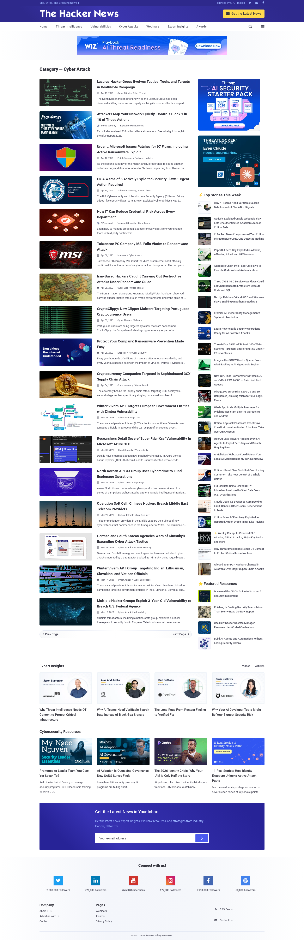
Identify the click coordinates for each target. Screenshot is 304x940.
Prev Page (50, 634)
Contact (44, 921)
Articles (260, 665)
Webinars (152, 26)
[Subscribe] (201, 838)
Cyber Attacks (128, 26)
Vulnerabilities (101, 26)
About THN (45, 910)
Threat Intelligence (69, 26)
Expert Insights (178, 26)
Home (43, 26)
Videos (246, 665)
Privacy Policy (104, 921)
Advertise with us (49, 916)
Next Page (180, 634)
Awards (201, 26)
